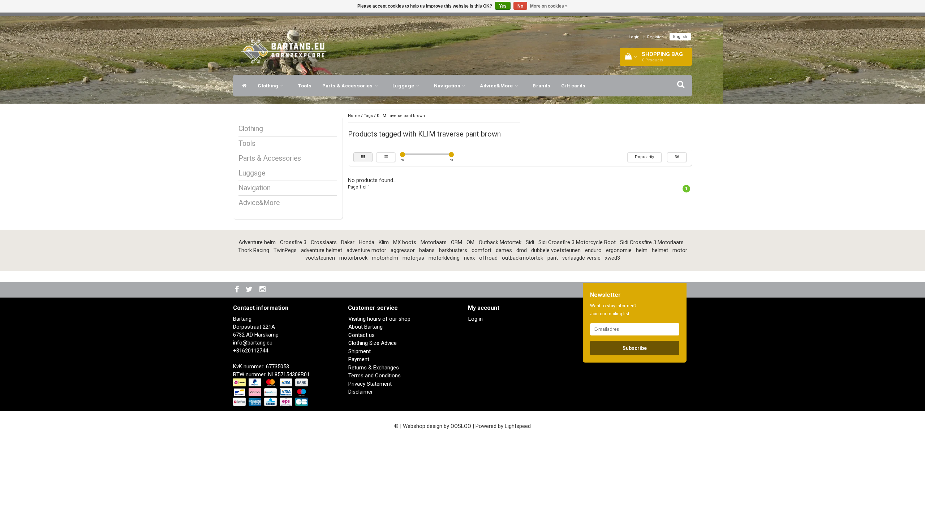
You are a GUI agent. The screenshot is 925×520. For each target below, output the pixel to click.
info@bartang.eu (252, 342)
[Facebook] (238, 290)
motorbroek (353, 258)
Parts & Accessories (348, 85)
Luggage (403, 85)
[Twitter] (250, 290)
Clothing (269, 85)
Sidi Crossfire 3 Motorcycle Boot (577, 242)
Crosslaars (324, 242)
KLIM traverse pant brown (401, 115)
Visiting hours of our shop (379, 319)
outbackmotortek (522, 258)
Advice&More (497, 85)
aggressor (403, 250)
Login (634, 37)
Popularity (644, 157)
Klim (384, 242)
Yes (503, 6)
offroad (488, 258)
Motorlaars (434, 242)
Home (354, 115)
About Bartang (365, 327)
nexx (469, 258)
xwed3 (612, 258)
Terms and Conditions (374, 375)
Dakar (347, 242)
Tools (304, 85)
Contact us (361, 335)
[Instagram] (263, 290)
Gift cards (573, 85)
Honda (366, 242)
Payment (358, 359)
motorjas (413, 258)
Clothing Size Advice (372, 343)
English (680, 36)
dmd (521, 250)
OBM (456, 242)
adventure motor (366, 250)
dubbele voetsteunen (556, 250)
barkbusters (453, 250)
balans (427, 250)
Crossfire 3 (293, 242)
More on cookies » (549, 6)
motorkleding (444, 258)
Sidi (530, 242)
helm (642, 250)
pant (552, 258)
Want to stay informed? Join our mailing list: (613, 309)
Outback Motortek (500, 242)
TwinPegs (285, 250)
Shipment (359, 351)
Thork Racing (253, 250)
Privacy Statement (370, 384)
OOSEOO (461, 426)
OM (470, 242)
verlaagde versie (581, 258)
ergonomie (619, 250)
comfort (481, 250)
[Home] (242, 85)
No (520, 6)
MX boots (404, 242)
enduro (593, 250)
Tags (368, 115)
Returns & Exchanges (373, 367)
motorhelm (385, 258)
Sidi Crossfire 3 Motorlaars (652, 242)
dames (504, 250)
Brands (541, 85)
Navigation (447, 85)
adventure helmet (321, 250)
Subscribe (635, 348)
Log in (475, 319)
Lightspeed (518, 426)
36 (677, 157)
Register (655, 37)
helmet (660, 250)
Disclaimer (360, 392)
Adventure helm (257, 242)
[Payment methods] (271, 393)
